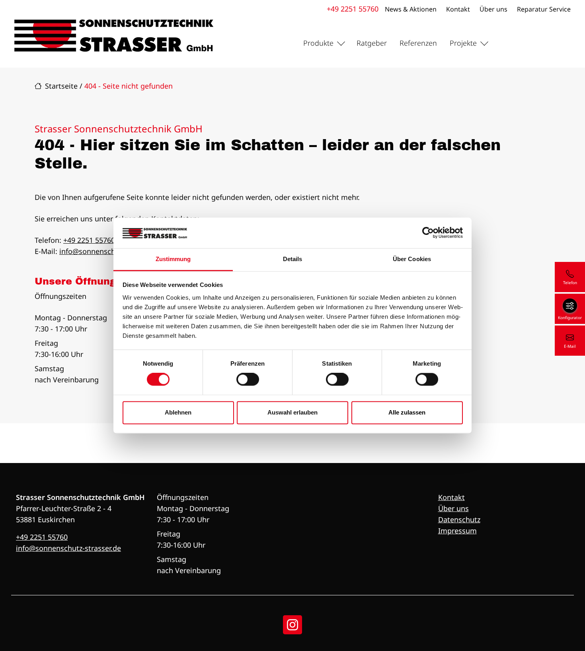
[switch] (247, 379)
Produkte (318, 43)
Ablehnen (178, 412)
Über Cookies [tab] (412, 259)
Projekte (463, 43)
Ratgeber (372, 43)
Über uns (493, 9)
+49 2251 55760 (352, 9)
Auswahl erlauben (292, 412)
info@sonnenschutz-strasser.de (111, 251)
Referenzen (418, 43)
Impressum (457, 530)
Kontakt (458, 9)
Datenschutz (459, 519)
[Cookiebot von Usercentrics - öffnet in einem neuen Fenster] (428, 233)
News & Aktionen (411, 9)
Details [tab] (292, 259)
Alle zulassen (406, 412)
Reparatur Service (544, 9)
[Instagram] (292, 624)
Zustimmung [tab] (173, 259)
